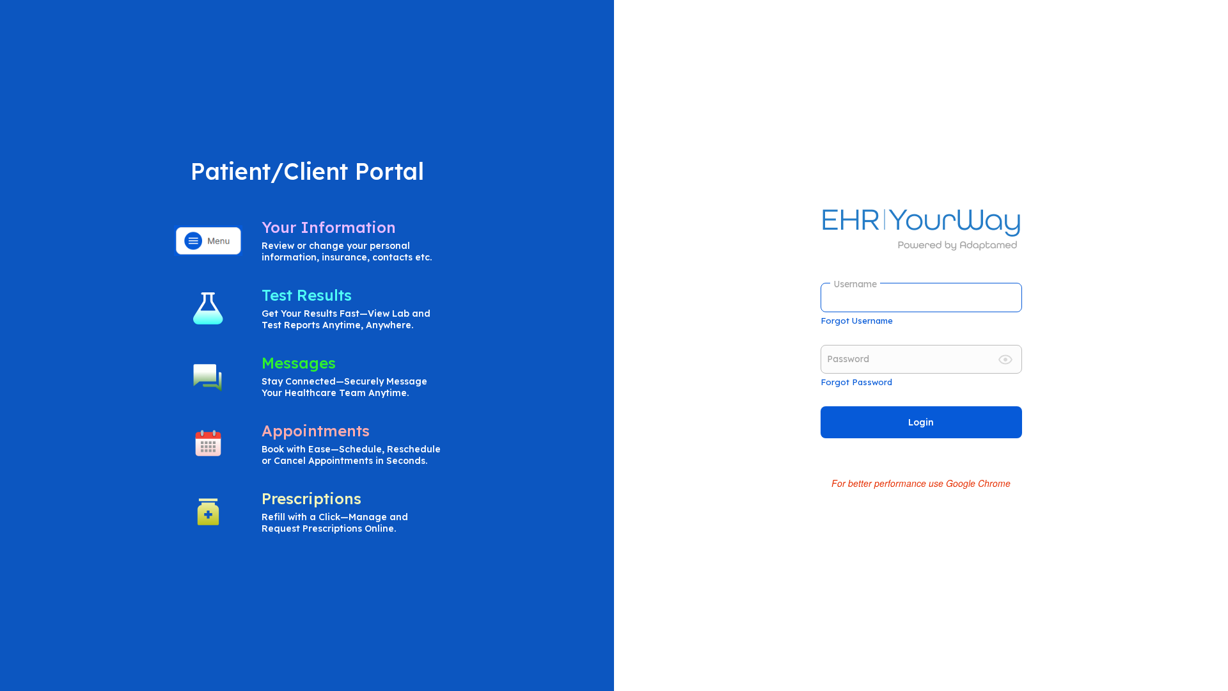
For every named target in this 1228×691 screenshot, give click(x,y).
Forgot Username (857, 320)
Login (921, 422)
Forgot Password (856, 382)
